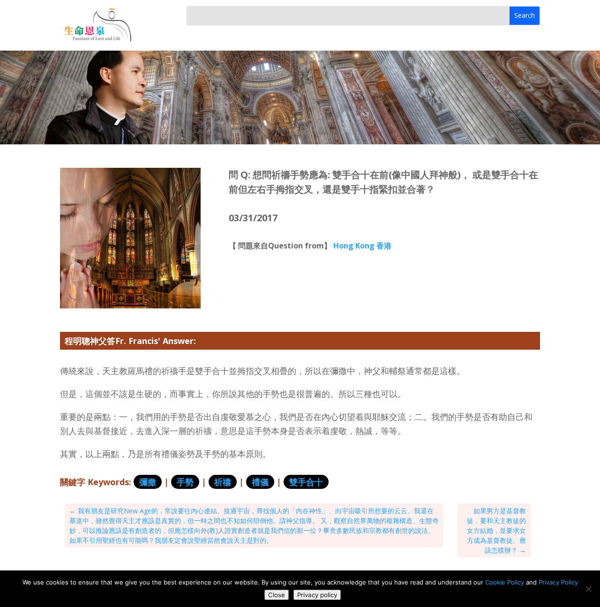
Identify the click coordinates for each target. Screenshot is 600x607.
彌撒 (147, 481)
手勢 (185, 481)
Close (276, 595)
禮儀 (260, 481)
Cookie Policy (504, 582)
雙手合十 (306, 481)
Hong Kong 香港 (362, 245)
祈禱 (222, 481)
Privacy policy (317, 595)
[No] (588, 588)
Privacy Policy (558, 582)
